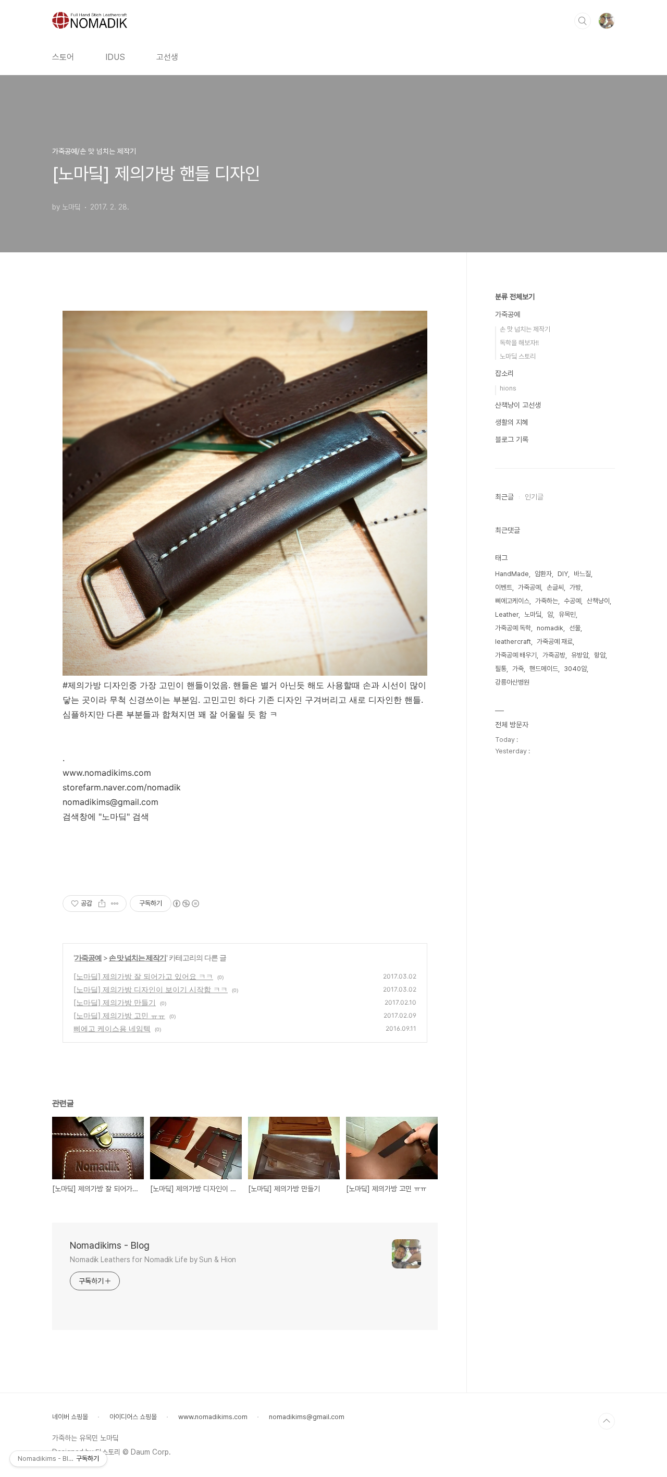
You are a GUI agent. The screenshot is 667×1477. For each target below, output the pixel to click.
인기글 (534, 497)
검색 (582, 21)
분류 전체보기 (515, 296)
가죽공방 (553, 655)
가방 (575, 587)
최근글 (504, 497)
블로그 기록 (511, 439)
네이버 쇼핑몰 (70, 1417)
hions (508, 388)
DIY (563, 574)
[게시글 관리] (114, 903)
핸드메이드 (543, 669)
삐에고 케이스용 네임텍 (112, 1028)
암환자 (543, 574)
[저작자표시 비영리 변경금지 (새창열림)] (185, 903)
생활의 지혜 (511, 422)
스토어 (63, 57)
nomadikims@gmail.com (306, 1417)
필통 (501, 669)
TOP (606, 1421)
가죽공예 (88, 957)
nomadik (550, 628)
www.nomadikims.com (213, 1417)
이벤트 (503, 587)
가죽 (518, 669)
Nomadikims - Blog (110, 1245)
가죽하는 (546, 601)
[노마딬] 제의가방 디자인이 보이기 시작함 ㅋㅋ (150, 989)
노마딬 (532, 614)
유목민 (567, 614)
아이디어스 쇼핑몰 (133, 1417)
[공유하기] (101, 903)
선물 (574, 628)
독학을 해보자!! (519, 343)
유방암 (579, 655)
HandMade (512, 574)
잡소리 (504, 373)
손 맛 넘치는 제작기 (137, 957)
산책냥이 (598, 601)
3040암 (575, 669)
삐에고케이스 (512, 601)
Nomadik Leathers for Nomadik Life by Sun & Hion (153, 1259)
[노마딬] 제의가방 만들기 (114, 1002)
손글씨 (555, 587)
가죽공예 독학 (513, 628)
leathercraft (513, 641)
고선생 (167, 57)
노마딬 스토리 (518, 356)
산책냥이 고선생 (518, 405)
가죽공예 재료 (555, 641)
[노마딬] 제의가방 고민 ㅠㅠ (119, 1015)
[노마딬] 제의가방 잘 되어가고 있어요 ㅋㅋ (143, 976)
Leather (506, 614)
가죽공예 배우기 (516, 655)
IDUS (115, 57)
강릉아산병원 (512, 682)
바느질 (582, 574)
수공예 (572, 601)
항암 (600, 655)
